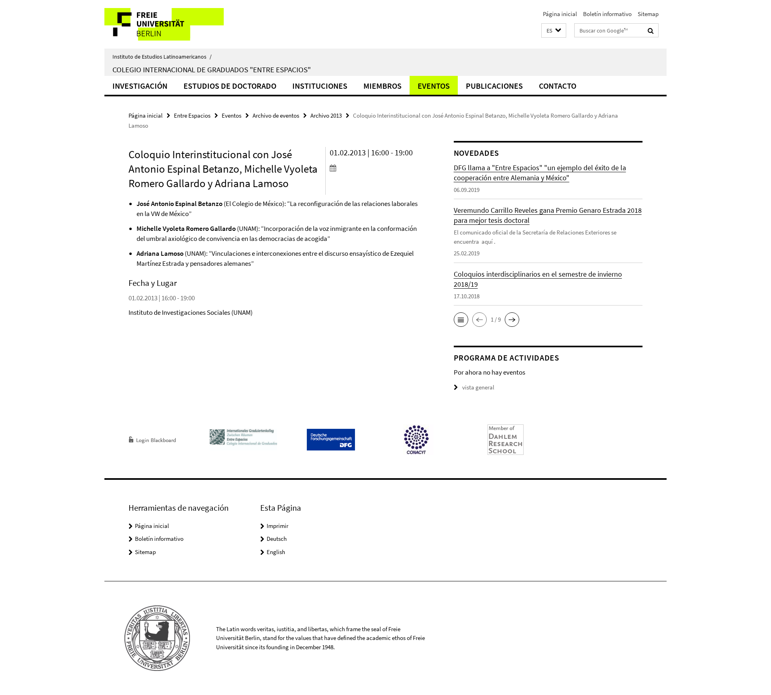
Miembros (382, 86)
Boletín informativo (607, 14)
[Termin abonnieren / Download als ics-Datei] (376, 167)
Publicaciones (494, 86)
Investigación (139, 86)
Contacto (557, 86)
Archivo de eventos (276, 115)
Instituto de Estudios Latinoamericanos (162, 56)
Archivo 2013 (326, 115)
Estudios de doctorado (230, 86)
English (276, 552)
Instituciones (319, 86)
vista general (478, 387)
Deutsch (277, 538)
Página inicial (560, 14)
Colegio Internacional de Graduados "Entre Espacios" (211, 69)
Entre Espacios (192, 115)
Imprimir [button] (277, 526)
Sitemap (648, 14)
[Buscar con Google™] (650, 30)
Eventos (434, 86)
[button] (553, 30)
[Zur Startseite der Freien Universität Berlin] (171, 24)
